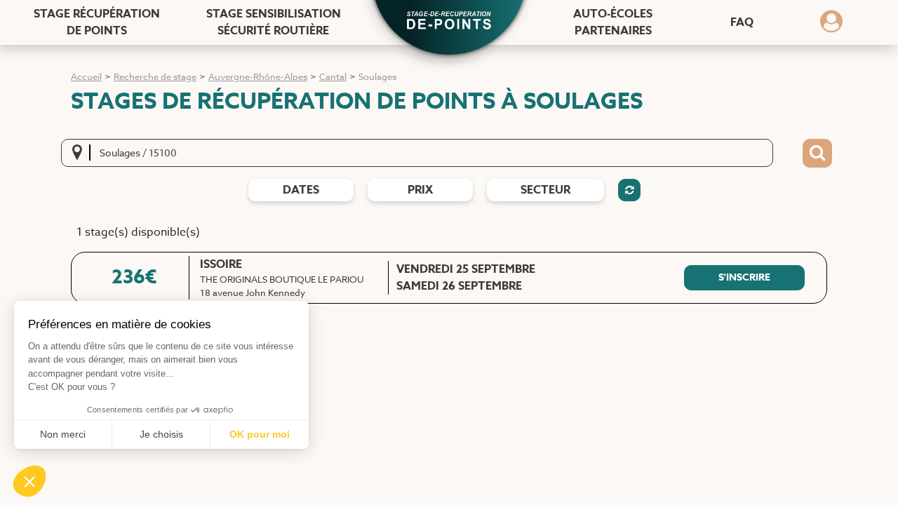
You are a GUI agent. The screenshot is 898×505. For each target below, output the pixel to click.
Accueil (86, 76)
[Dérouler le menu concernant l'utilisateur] (831, 26)
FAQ (741, 22)
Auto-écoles (612, 22)
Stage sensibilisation (273, 22)
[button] (449, 21)
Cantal (333, 76)
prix (420, 190)
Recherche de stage (155, 76)
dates (301, 190)
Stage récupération (97, 22)
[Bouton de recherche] (817, 153)
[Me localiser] (81, 153)
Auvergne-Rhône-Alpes (257, 76)
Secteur (545, 190)
